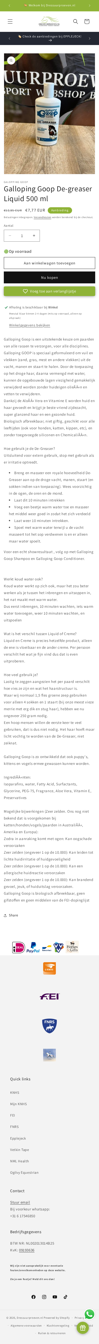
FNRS (14, 1126)
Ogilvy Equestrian (24, 1172)
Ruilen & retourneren (52, 1333)
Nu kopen (49, 277)
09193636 (27, 1250)
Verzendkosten (42, 217)
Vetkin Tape (19, 1149)
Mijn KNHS (18, 1104)
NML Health (19, 1161)
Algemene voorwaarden (26, 1325)
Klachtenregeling (58, 1325)
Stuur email (20, 1202)
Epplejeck (18, 1138)
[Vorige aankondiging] (9, 5)
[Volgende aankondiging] (89, 5)
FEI (12, 1115)
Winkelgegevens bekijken (29, 325)
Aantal (8, 225)
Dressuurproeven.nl (30, 1317)
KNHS (14, 1092)
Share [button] (13, 915)
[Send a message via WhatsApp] (89, 1314)
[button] (10, 21)
